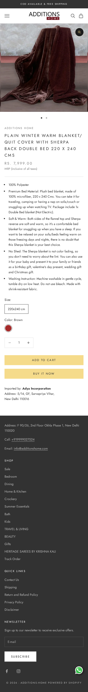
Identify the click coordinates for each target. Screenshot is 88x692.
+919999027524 (23, 439)
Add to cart (44, 360)
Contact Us (12, 579)
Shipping (11, 587)
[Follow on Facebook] (7, 671)
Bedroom (11, 476)
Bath (7, 514)
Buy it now (44, 373)
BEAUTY (10, 536)
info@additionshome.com (31, 448)
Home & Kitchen (15, 491)
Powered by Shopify (65, 683)
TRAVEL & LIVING (16, 529)
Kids (7, 521)
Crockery (11, 499)
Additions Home (19, 128)
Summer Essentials (17, 506)
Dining (9, 484)
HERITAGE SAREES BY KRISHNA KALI (30, 551)
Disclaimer (12, 609)
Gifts (8, 544)
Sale (7, 469)
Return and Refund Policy (21, 594)
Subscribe (20, 656)
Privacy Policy (14, 602)
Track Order (13, 559)
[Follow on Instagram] (18, 671)
